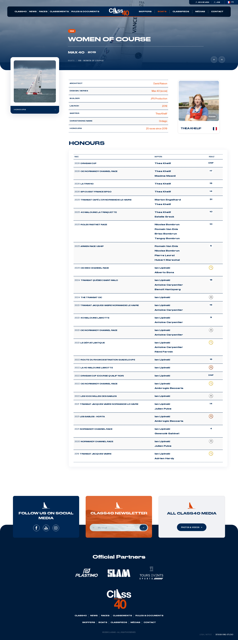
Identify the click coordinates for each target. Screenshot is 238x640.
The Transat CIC (91, 297)
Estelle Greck (164, 217)
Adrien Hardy (164, 458)
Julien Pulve (163, 409)
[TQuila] (222, 59)
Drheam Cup (88, 163)
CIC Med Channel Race (94, 268)
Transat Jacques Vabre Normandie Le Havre (109, 305)
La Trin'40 (87, 184)
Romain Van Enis (166, 229)
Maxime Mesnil (165, 176)
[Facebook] (36, 528)
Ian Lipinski (162, 268)
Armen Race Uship (92, 246)
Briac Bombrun (166, 234)
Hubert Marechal (167, 260)
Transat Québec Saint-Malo (99, 280)
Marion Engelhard (168, 200)
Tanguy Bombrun (167, 238)
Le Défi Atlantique (92, 343)
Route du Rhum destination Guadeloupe (107, 360)
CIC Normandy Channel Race (99, 171)
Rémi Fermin (164, 352)
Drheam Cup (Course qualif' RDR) (102, 376)
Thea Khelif (163, 163)
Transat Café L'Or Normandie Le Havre (106, 200)
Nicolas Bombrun (167, 225)
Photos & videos (190, 527)
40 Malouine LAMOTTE (94, 318)
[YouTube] (46, 528)
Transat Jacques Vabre (96, 454)
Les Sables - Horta (92, 417)
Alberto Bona (164, 272)
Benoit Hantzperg (168, 289)
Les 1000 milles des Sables (98, 396)
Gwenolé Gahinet (167, 434)
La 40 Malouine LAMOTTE (96, 368)
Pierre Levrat (165, 255)
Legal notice (205, 634)
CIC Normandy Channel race (99, 384)
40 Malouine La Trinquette (98, 212)
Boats (71, 61)
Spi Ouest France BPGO (96, 192)
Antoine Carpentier (169, 285)
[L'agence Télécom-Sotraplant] (214, 59)
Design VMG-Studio (224, 634)
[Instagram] (56, 528)
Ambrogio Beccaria (169, 388)
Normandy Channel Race (96, 429)
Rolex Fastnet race (93, 225)
